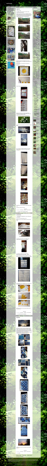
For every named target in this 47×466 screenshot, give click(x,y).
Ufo (37, 73)
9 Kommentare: (29, 312)
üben (34, 73)
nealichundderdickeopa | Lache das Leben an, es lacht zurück (36, 114)
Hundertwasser (35, 39)
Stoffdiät (35, 66)
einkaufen (34, 31)
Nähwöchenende (35, 53)
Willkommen (37, 77)
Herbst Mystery (35, 37)
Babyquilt (37, 25)
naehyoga (9, 3)
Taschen (34, 68)
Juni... (37, 151)
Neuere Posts (18, 455)
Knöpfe (34, 45)
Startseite (24, 455)
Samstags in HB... (37, 122)
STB (38, 63)
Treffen (38, 71)
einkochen (38, 31)
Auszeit (38, 24)
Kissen (34, 44)
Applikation (36, 22)
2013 (35, 93)
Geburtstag (34, 34)
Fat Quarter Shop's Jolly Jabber (36, 109)
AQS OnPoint (36, 107)
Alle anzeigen (38, 116)
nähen (34, 50)
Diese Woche (37, 133)
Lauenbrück (35, 47)
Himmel (21, 211)
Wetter (34, 77)
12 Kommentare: (28, 451)
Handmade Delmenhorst (36, 36)
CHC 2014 (35, 29)
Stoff (34, 65)
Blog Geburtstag (36, 27)
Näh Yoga (13, 17)
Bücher (36, 28)
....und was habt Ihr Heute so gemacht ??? (37, 149)
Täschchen (34, 67)
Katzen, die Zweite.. (37, 126)
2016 (35, 90)
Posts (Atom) (21, 456)
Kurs (37, 46)
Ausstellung (34, 24)
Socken (37, 62)
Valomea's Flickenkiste (35, 103)
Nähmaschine (35, 51)
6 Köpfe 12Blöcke (35, 21)
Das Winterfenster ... (19, 214)
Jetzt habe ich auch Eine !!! (37, 138)
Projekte (34, 59)
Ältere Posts (29, 455)
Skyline (34, 62)
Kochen (37, 45)
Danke (38, 29)
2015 (35, 91)
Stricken (38, 66)
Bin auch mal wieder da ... (37, 145)
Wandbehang (37, 75)
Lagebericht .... (36, 83)
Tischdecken (35, 69)
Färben (38, 32)
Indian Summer (35, 40)
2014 (35, 92)
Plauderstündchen (36, 57)
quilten (27, 211)
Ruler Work (36, 61)
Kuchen (34, 46)
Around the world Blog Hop (36, 23)
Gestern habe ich (37, 130)
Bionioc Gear (35, 26)
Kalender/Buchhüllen (35, 42)
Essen (35, 32)
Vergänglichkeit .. (37, 141)
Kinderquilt (24, 211)
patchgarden (35, 98)
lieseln (38, 47)
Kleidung (38, 44)
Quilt (37, 59)
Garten (19, 211)
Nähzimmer (35, 54)
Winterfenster (18, 317)
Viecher (34, 74)
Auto (33, 25)
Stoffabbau (38, 65)
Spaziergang (35, 63)
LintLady (35, 111)
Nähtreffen (34, 52)
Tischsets (34, 71)
